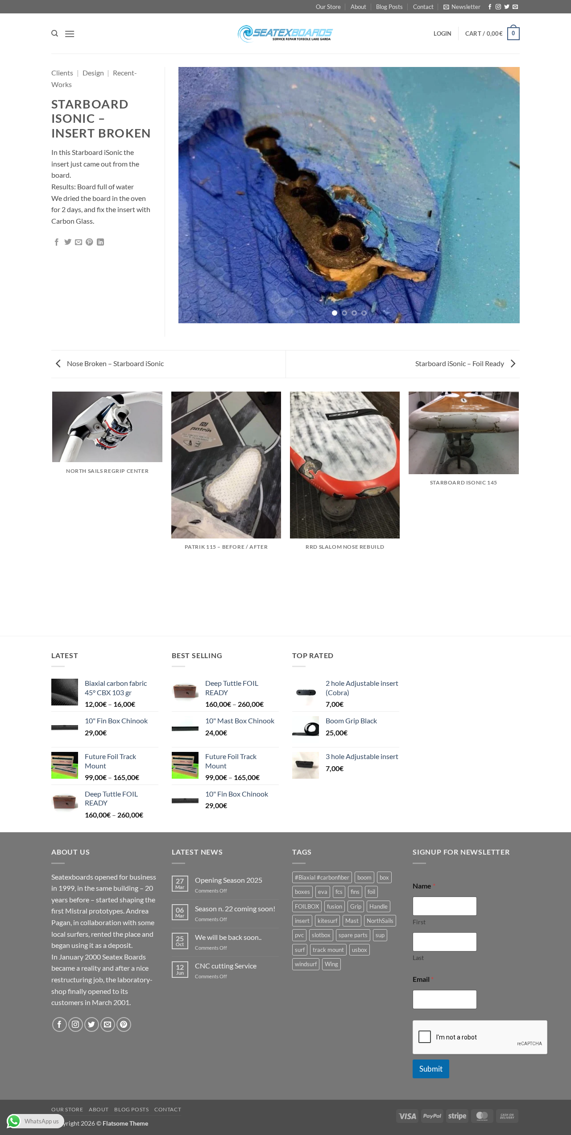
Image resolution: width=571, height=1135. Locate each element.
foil (371, 891)
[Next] (502, 195)
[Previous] (196, 195)
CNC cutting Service (226, 965)
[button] (461, 6)
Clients (62, 72)
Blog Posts (389, 6)
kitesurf (327, 920)
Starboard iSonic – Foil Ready (460, 363)
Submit (431, 1068)
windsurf (306, 964)
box (384, 877)
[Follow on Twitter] (506, 7)
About (358, 6)
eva (322, 891)
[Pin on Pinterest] (89, 242)
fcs (339, 891)
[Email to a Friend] (78, 242)
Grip (355, 906)
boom (364, 877)
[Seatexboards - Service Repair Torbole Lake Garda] (285, 33)
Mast (352, 920)
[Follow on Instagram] (498, 7)
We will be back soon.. (228, 937)
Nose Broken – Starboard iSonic (115, 363)
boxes (302, 891)
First (419, 922)
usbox (359, 949)
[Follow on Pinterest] (123, 1024)
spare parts (353, 935)
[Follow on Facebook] (489, 7)
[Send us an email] (515, 7)
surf (300, 949)
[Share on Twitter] (67, 242)
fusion (334, 906)
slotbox (321, 935)
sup (380, 935)
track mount (328, 949)
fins (355, 891)
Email (423, 979)
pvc (299, 935)
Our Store (328, 6)
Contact (423, 6)
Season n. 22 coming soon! (235, 908)
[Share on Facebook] (56, 242)
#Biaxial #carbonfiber (322, 877)
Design (93, 72)
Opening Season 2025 (228, 880)
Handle (378, 906)
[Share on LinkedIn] (100, 242)
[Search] (54, 33)
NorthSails (380, 920)
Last (418, 957)
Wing (331, 964)
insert (302, 920)
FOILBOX (307, 906)
